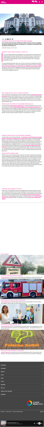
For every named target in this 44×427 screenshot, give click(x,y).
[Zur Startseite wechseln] (3, 2)
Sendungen (3, 368)
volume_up (34, 423)
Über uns (3, 387)
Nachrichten (3, 365)
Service (2, 381)
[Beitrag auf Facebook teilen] (8, 39)
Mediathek (3, 384)
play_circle (39, 423)
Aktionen (3, 371)
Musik (2, 378)
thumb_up (41, 423)
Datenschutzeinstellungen (17, 411)
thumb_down (37, 423)
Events (2, 374)
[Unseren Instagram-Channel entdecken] (43, 411)
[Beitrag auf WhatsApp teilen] (6, 39)
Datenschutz (8, 411)
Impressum (2, 411)
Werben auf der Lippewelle (6, 391)
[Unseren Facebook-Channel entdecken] (41, 411)
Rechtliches (3, 394)
